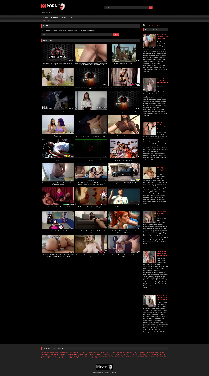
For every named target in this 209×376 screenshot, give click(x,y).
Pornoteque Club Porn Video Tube (77, 354)
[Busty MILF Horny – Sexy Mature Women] (149, 178)
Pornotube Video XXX (93, 352)
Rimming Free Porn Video (109, 354)
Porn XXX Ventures (71, 356)
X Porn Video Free (123, 354)
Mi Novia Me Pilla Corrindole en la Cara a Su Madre (162, 297)
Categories (55, 17)
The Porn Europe (62, 358)
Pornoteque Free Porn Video (49, 352)
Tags (64, 17)
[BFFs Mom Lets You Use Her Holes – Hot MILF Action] (149, 134)
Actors (72, 17)
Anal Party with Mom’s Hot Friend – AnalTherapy (162, 36)
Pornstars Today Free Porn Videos (121, 356)
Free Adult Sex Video (94, 354)
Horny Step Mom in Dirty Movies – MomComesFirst (162, 253)
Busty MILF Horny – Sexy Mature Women (161, 169)
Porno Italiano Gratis (47, 354)
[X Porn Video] (53, 6)
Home (46, 17)
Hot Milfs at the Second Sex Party (161, 213)
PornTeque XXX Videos (156, 356)
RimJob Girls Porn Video (108, 352)
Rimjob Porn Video (59, 354)
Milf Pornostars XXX (104, 356)
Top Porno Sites (82, 356)
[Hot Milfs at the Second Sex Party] (149, 222)
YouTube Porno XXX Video (124, 352)
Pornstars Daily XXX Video (92, 358)
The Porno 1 (51, 358)
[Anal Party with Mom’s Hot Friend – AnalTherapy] (149, 46)
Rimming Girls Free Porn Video (55, 356)
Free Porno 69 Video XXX (140, 356)
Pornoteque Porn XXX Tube (77, 352)
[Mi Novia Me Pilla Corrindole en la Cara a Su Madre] (149, 306)
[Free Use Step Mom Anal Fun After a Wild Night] (149, 90)
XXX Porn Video (148, 354)
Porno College (63, 352)
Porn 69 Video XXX (139, 352)
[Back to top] (204, 371)
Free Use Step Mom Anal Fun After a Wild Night (162, 80)
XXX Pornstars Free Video (75, 358)
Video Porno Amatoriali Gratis (155, 352)
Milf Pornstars (93, 356)
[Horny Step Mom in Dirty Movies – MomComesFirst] (149, 262)
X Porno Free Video (136, 354)
